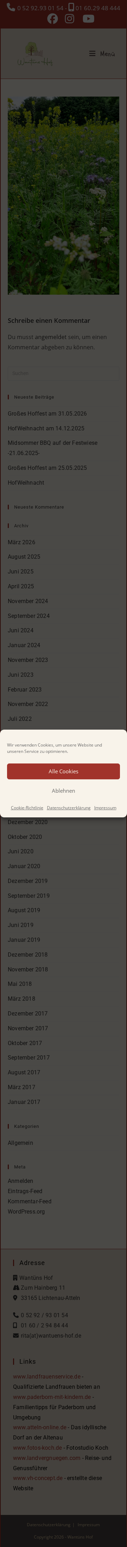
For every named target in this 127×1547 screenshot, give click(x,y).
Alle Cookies (63, 771)
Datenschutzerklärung (69, 808)
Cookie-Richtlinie (27, 808)
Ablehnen (63, 790)
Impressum (105, 808)
